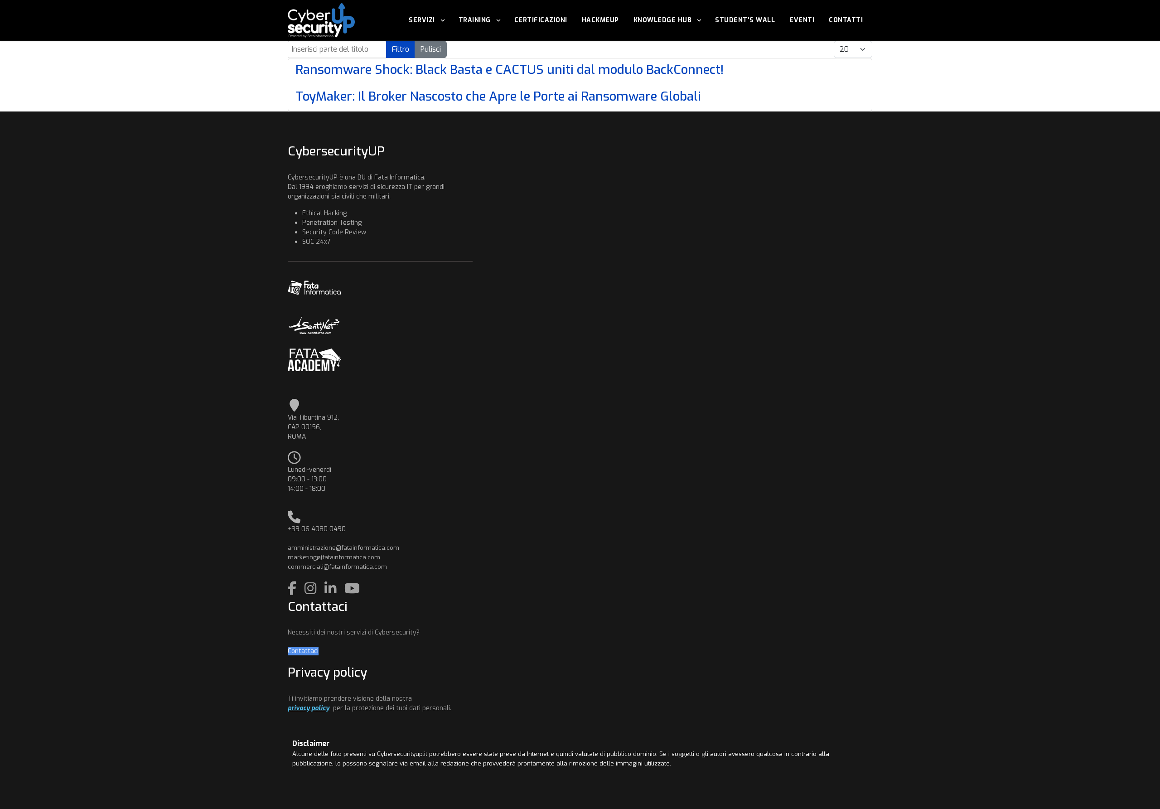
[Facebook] (294, 589)
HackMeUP (600, 20)
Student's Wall (745, 20)
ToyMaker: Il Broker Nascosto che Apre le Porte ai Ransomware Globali (498, 96)
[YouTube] (352, 589)
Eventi (801, 20)
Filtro (400, 49)
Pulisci (430, 49)
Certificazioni (540, 20)
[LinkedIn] (332, 589)
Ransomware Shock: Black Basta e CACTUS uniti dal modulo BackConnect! (509, 69)
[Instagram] (312, 589)
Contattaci (303, 651)
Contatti (846, 20)
